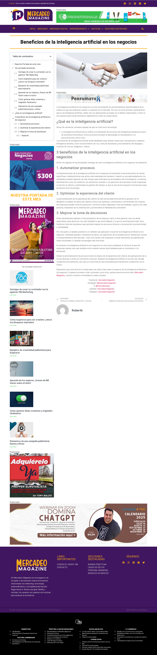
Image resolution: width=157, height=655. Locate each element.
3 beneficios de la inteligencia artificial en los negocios (32, 118)
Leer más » (13, 295)
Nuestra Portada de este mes (28, 64)
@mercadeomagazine (106, 283)
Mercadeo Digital (59, 29)
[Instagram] (130, 3)
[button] (14, 28)
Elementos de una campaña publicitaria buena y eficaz (30, 107)
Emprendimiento (78, 29)
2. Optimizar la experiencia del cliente (34, 128)
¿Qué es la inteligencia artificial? (28, 113)
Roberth (25, 135)
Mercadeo (42, 29)
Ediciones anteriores (116, 29)
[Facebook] (125, 3)
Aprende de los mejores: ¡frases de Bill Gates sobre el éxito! (34, 94)
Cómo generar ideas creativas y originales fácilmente (31, 100)
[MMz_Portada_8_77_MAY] (32, 262)
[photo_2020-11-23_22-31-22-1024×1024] (32, 189)
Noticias (96, 29)
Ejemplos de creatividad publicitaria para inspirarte (33, 87)
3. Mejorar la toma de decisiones (32, 132)
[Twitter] (145, 3)
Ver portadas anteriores (25, 68)
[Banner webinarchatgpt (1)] (78, 544)
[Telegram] (140, 3)
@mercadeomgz (103, 286)
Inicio (32, 29)
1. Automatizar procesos (28, 124)
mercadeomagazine (106, 280)
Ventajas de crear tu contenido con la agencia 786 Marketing (34, 73)
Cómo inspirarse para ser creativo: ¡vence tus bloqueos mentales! (32, 80)
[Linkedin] (135, 3)
